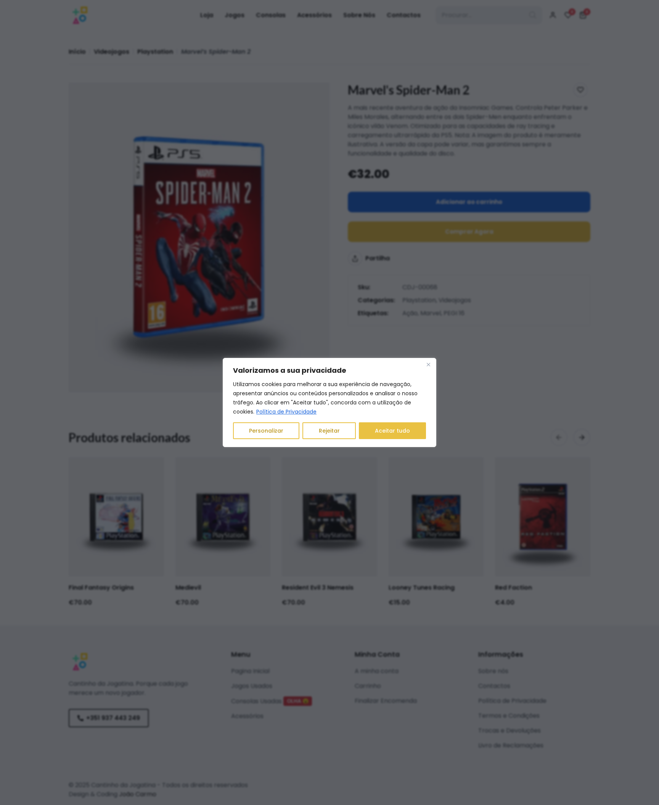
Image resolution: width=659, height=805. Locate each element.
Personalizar (266, 431)
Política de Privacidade (286, 411)
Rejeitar (329, 431)
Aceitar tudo (392, 431)
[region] (329, 402)
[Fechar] (428, 364)
